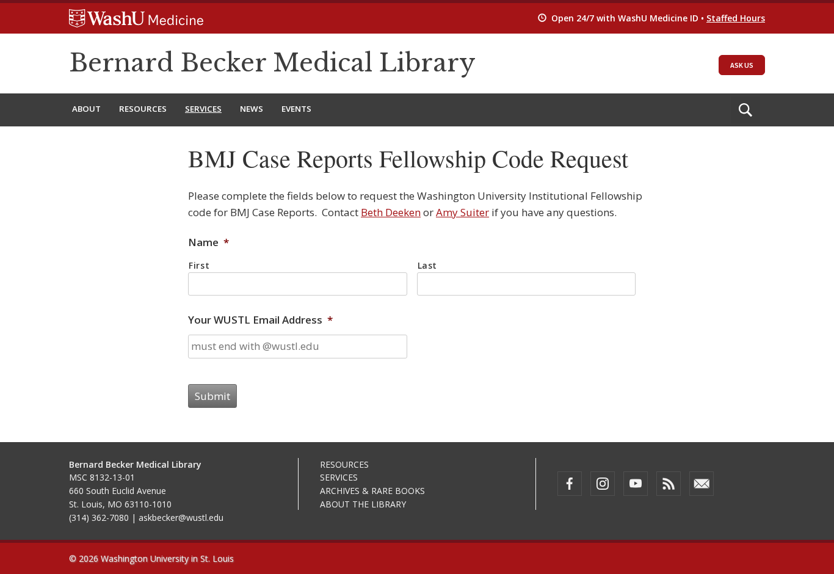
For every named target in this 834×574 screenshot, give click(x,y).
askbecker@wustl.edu (181, 517)
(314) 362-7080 (99, 517)
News (251, 108)
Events (296, 108)
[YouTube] (635, 483)
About (86, 108)
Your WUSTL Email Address (260, 320)
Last (428, 265)
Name (208, 242)
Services (203, 108)
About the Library (363, 504)
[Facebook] (569, 483)
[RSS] (668, 483)
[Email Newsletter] (701, 483)
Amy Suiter (462, 212)
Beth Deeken (391, 212)
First (199, 265)
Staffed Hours (735, 18)
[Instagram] (602, 483)
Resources (143, 108)
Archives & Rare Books (372, 490)
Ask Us (741, 65)
